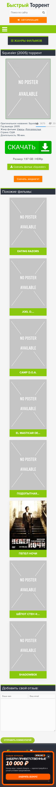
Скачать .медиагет (28, 179)
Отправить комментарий (17, 740)
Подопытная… (28, 493)
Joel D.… (28, 312)
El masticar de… (28, 433)
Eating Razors (28, 251)
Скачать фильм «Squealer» (30, 166)
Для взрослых (33, 129)
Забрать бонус (28, 776)
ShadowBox (28, 674)
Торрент (28, 5)
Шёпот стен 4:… (28, 614)
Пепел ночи (28, 553)
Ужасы (20, 129)
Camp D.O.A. (28, 372)
